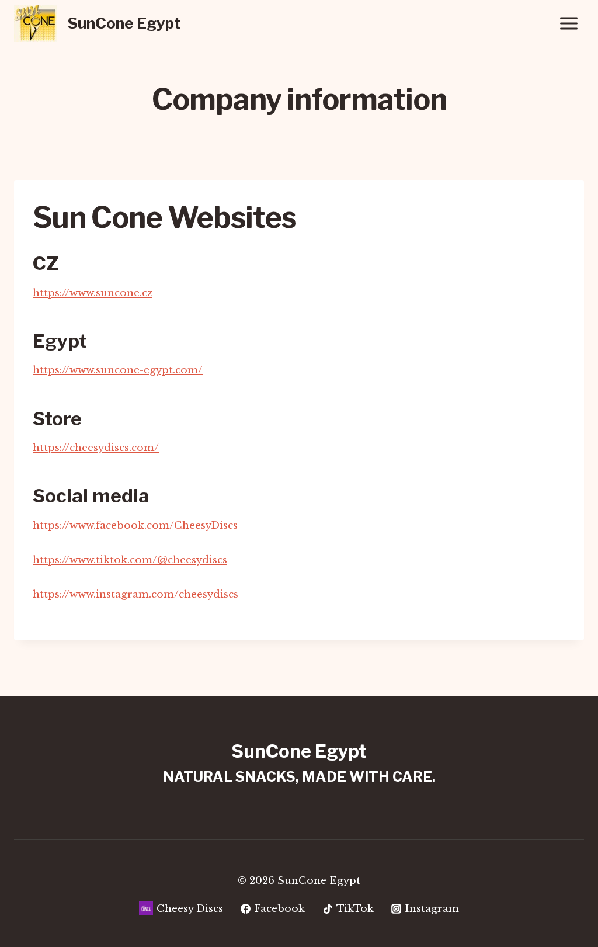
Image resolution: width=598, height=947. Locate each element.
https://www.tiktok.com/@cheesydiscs (130, 560)
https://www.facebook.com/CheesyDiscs (135, 525)
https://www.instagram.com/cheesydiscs (135, 594)
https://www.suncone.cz (92, 293)
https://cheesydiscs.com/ (96, 448)
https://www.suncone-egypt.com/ (118, 370)
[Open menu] (568, 23)
